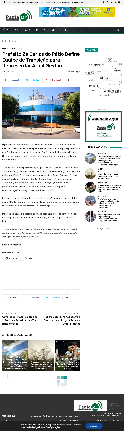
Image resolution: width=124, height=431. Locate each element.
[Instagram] (107, 2)
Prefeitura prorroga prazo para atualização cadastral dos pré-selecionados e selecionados (108, 203)
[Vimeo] (115, 2)
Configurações (53, 427)
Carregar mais (102, 228)
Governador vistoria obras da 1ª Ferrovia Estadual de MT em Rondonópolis (20, 320)
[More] (68, 80)
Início (4, 41)
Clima (41, 359)
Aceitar (94, 425)
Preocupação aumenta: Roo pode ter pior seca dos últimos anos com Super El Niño (41, 365)
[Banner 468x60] (77, 12)
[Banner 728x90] (61, 274)
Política (18, 49)
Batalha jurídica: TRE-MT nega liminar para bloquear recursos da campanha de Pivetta (109, 218)
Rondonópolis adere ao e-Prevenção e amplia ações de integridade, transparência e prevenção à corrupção (15, 364)
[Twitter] (111, 2)
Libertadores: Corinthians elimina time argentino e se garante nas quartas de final (67, 365)
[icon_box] (77, 3)
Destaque (13, 41)
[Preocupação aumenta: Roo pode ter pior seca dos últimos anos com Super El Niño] (41, 355)
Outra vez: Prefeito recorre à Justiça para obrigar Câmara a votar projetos (62, 320)
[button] (118, 30)
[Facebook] (104, 2)
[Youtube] (119, 2)
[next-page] (9, 376)
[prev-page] (4, 376)
